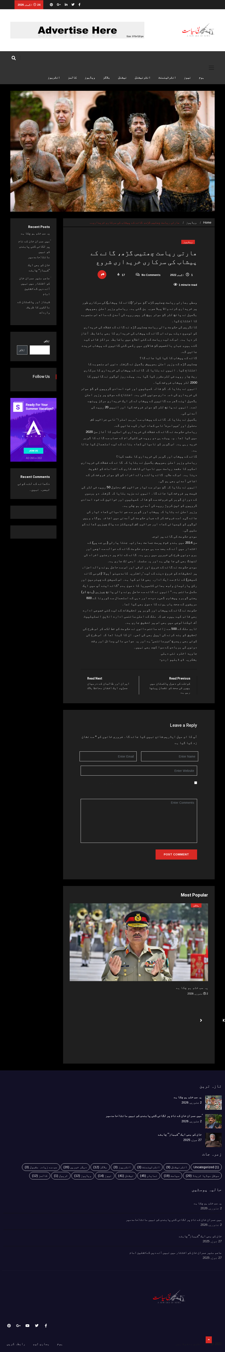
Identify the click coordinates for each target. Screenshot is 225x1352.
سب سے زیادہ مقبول (41, 1167)
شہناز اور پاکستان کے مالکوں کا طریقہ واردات (33, 307)
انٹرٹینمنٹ (167, 77)
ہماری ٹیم (41, 1344)
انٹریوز (54, 77)
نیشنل (122, 77)
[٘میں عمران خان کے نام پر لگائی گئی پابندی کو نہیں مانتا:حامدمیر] (213, 1121)
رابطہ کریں (16, 1344)
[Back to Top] (209, 1339)
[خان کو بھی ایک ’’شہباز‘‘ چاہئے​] (213, 1140)
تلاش (47, 341)
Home (207, 222)
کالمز (72, 77)
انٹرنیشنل (143, 77)
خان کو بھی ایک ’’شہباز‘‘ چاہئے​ (180, 1134)
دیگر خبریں (75, 1167)
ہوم (201, 77)
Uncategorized (206, 1167)
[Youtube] (27, 1325)
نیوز (187, 77)
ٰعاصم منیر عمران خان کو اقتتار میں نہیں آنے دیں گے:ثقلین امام (175, 1253)
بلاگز (106, 77)
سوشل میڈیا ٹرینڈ (202, 1175)
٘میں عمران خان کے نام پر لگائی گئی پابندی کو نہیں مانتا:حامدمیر (154, 1115)
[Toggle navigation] (211, 67)
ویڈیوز (90, 77)
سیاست (171, 1175)
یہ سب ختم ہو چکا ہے (192, 987)
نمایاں (148, 1175)
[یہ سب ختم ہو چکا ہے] (213, 1102)
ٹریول (61, 1175)
